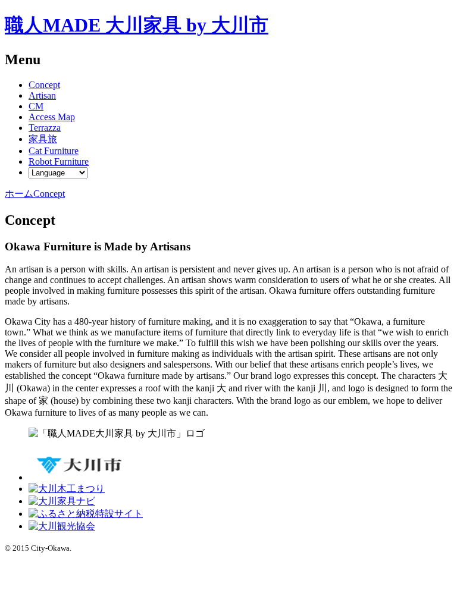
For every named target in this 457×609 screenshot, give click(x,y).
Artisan (42, 95)
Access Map (52, 117)
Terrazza (45, 128)
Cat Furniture (54, 151)
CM (36, 106)
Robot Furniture (59, 161)
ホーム (19, 194)
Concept (44, 85)
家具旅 (43, 139)
